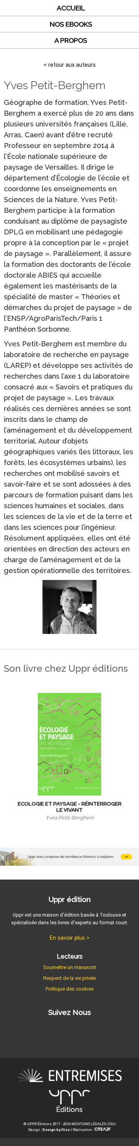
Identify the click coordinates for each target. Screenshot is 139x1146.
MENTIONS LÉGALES (88, 1124)
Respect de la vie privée (69, 978)
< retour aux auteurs (70, 65)
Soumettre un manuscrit (69, 967)
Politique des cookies (70, 989)
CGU (112, 1124)
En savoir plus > (70, 938)
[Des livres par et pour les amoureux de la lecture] (69, 1077)
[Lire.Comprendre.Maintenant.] (69, 1103)
